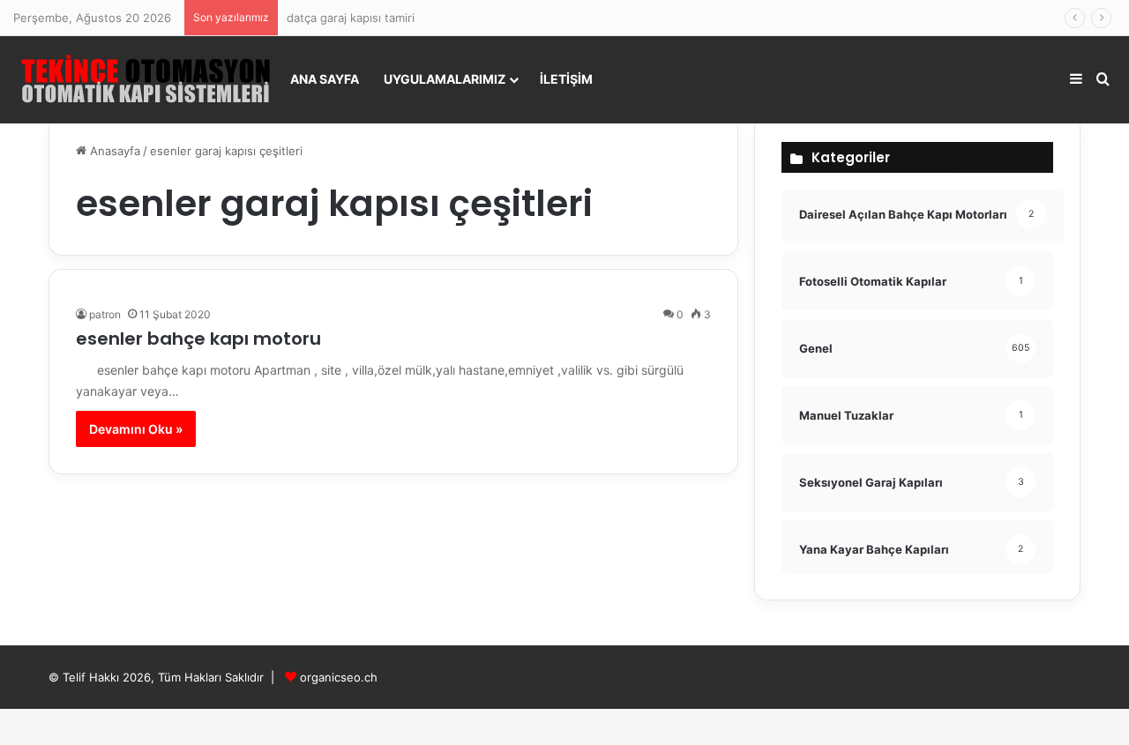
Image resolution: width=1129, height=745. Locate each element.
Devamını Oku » (136, 428)
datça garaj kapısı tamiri (351, 18)
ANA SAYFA (324, 78)
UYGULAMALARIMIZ (444, 78)
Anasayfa (113, 151)
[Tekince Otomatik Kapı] (145, 79)
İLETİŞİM (566, 78)
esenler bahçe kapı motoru (198, 338)
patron (105, 314)
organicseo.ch (339, 677)
